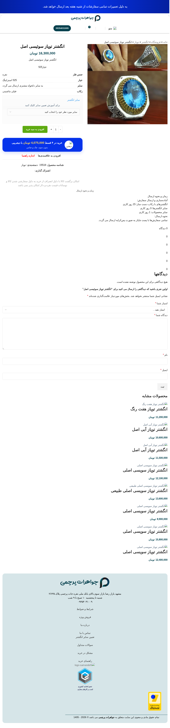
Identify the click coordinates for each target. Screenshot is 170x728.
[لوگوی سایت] (86, 18)
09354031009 (62, 28)
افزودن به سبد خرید (35, 129)
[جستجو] (81, 28)
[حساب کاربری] (100, 28)
